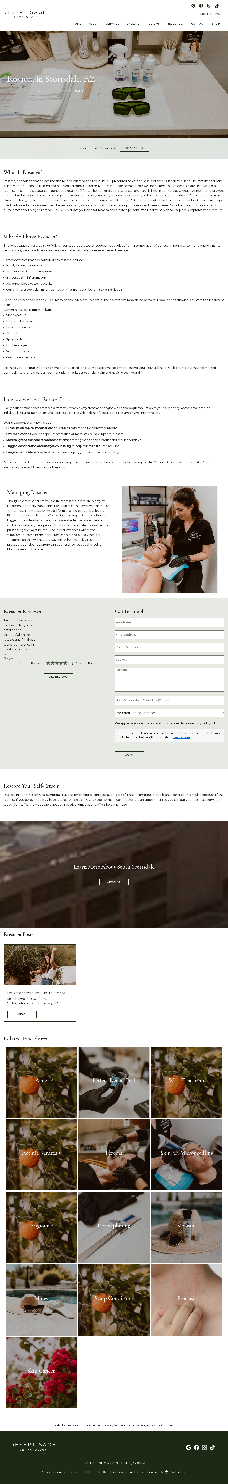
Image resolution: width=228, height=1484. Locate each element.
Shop (216, 23)
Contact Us (134, 148)
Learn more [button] (181, 737)
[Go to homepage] (23, 14)
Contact (198, 23)
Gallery (133, 23)
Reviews (153, 23)
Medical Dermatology (56, 91)
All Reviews (58, 676)
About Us (114, 881)
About (94, 23)
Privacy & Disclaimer (54, 1472)
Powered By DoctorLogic (166, 1472)
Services (112, 23)
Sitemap (75, 1472)
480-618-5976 (210, 14)
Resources (175, 23)
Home (77, 23)
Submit (130, 754)
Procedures (31, 91)
